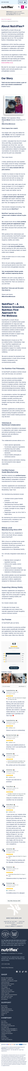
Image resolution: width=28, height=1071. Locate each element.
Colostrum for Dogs (6, 985)
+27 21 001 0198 (5, 964)
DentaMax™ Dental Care (7, 979)
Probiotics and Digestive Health (9, 980)
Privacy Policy (5, 1038)
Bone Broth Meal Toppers (7, 984)
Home (2, 19)
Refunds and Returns (6, 1009)
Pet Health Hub (5, 1027)
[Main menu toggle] (22, 7)
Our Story (3, 1021)
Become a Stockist (6, 1024)
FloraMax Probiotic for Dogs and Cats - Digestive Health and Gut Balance (17, 794)
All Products (4, 999)
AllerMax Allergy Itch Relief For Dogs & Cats (17, 857)
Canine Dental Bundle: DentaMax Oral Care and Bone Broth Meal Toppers (16, 761)
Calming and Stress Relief (7, 991)
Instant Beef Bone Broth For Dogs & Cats (16, 875)
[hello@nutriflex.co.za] (26, 971)
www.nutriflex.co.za (7, 62)
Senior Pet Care (5, 993)
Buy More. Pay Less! (6, 997)
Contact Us (4, 1013)
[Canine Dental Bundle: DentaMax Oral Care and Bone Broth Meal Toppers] (6, 761)
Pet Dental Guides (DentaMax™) (9, 1030)
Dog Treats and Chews (7, 996)
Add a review (14, 667)
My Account (4, 1005)
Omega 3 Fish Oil (5, 988)
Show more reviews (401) (14, 900)
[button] (19, 7)
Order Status (4, 1007)
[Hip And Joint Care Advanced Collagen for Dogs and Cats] (6, 698)
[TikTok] (23, 971)
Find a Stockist (5, 1012)
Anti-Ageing (7, 19)
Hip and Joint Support (6, 977)
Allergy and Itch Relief (6, 990)
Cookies (3, 1035)
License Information (6, 1031)
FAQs (2, 1015)
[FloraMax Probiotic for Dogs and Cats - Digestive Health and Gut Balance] (6, 794)
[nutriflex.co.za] (7, 728)
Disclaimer (4, 1036)
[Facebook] (17, 971)
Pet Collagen (4, 987)
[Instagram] (20, 971)
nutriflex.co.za (11, 727)
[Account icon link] (26, 7)
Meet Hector (4, 1022)
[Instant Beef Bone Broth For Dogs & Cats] (7, 875)
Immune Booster (5, 982)
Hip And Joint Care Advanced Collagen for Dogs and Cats (17, 698)
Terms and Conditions (6, 1039)
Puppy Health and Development (9, 994)
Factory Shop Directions (7, 967)
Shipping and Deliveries (7, 1010)
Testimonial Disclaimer (7, 1033)
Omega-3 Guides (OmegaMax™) (9, 1028)
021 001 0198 (5, 2)
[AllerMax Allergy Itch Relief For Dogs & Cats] (7, 857)
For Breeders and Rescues (8, 1025)
